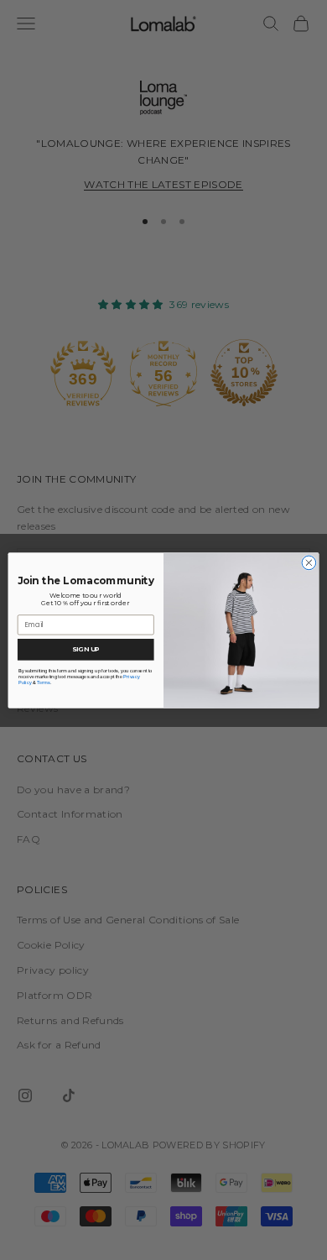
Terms (43, 682)
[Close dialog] (309, 563)
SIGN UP (86, 648)
